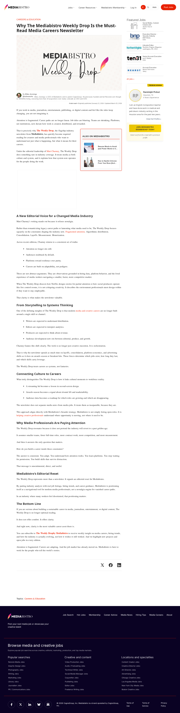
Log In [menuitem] (133, 7)
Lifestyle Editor (148, 45)
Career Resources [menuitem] (87, 7)
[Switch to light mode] (143, 7)
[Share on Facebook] (110, 565)
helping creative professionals (30, 415)
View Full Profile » (153, 119)
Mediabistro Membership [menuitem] (113, 7)
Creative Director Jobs (131, 666)
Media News (126, 615)
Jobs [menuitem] (70, 7)
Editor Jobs (69, 685)
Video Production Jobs (74, 662)
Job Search (68, 615)
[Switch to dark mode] (148, 7)
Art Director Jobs (129, 670)
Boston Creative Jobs (130, 689)
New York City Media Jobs (133, 685)
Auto (154, 7)
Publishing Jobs (71, 682)
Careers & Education (29, 20)
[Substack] (48, 704)
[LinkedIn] (29, 704)
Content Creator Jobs (130, 662)
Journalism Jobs (14, 685)
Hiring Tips (141, 615)
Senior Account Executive (152, 56)
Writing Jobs (13, 674)
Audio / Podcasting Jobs (75, 666)
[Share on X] (102, 565)
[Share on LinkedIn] (119, 565)
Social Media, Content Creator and (151, 24)
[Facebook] (11, 704)
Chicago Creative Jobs (131, 678)
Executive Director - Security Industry (150, 35)
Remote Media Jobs (16, 662)
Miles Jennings (31, 94)
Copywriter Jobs (71, 678)
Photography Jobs (15, 670)
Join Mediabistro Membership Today (145, 128)
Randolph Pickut (151, 92)
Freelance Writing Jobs (74, 689)
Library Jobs (13, 682)
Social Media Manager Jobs (76, 674)
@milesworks (28, 96)
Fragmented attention (75, 231)
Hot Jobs (81, 615)
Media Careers (156, 615)
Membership (94, 615)
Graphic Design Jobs (16, 666)
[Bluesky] (38, 704)
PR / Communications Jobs (19, 689)
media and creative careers (88, 310)
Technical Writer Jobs (74, 670)
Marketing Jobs (14, 678)
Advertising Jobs (129, 674)
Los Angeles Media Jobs (132, 682)
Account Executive (149, 67)
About (169, 615)
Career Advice (110, 615)
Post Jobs (168, 7)
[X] (20, 704)
